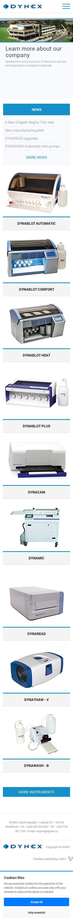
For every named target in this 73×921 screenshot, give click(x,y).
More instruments (36, 792)
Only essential (36, 912)
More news (36, 157)
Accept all (37, 902)
